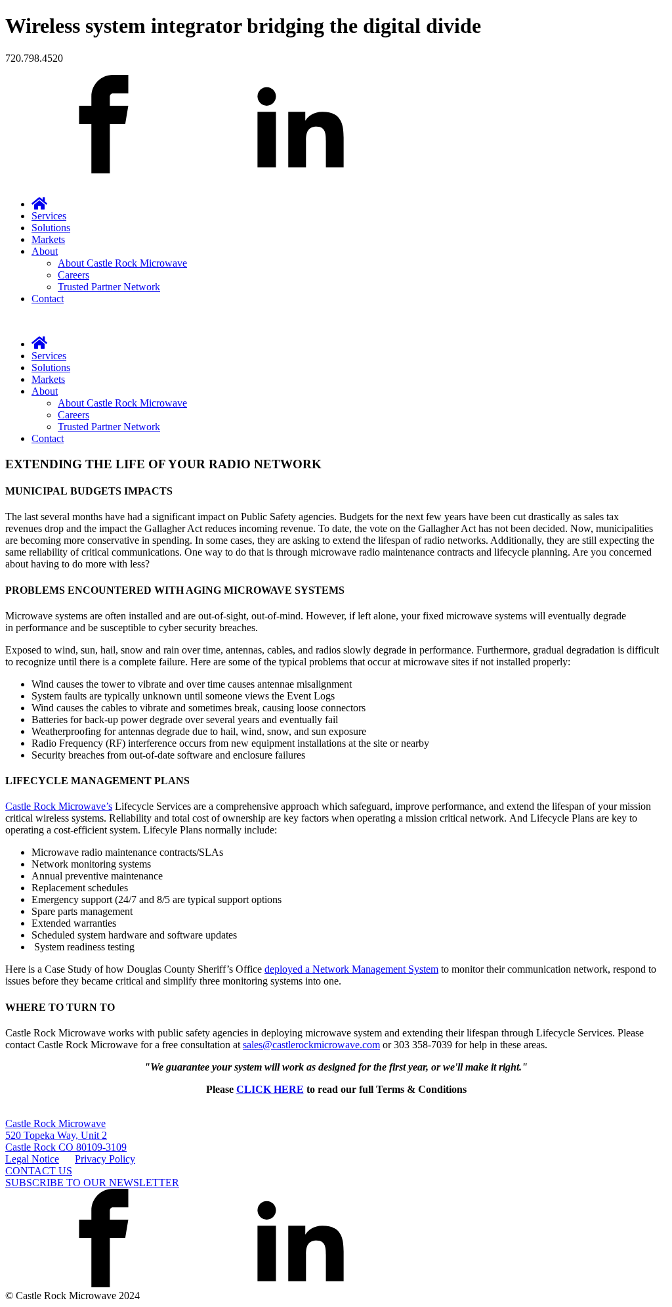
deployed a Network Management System (351, 969)
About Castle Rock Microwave (122, 263)
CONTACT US (38, 1170)
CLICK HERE (270, 1089)
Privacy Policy (105, 1158)
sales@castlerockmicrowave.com (311, 1044)
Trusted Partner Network (109, 286)
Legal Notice (32, 1158)
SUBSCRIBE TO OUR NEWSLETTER (92, 1182)
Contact (48, 298)
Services (49, 215)
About (45, 251)
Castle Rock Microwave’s (58, 806)
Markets (48, 239)
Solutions (51, 227)
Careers (73, 274)
